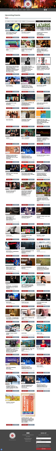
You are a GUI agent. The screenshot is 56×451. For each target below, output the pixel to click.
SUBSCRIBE (44, 448)
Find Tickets (25, 91)
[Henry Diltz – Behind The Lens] (28, 312)
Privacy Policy (44, 447)
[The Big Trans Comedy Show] (12, 328)
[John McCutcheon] (43, 312)
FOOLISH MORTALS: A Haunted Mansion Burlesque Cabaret (42, 174)
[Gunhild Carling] (12, 397)
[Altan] (43, 245)
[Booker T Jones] (43, 230)
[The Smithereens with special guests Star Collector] (28, 379)
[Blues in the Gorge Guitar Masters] (12, 185)
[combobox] (37, 442)
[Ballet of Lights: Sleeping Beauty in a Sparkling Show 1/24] (28, 360)
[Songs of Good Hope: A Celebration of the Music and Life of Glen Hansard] (12, 150)
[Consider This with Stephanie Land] (28, 114)
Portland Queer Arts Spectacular (42, 104)
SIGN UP (28, 9)
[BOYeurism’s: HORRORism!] (12, 245)
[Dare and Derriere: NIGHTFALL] (12, 361)
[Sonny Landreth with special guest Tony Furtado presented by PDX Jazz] (43, 43)
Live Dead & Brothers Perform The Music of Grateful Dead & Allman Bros (43, 199)
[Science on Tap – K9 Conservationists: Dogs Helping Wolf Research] (43, 262)
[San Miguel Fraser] (43, 80)
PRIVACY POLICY (28, 441)
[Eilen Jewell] (12, 80)
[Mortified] (28, 327)
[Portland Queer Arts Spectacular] (43, 97)
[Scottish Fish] (12, 114)
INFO (20, 9)
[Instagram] (46, 9)
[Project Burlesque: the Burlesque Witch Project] (28, 245)
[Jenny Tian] (43, 328)
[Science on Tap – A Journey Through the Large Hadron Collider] (12, 379)
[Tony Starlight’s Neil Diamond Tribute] (28, 211)
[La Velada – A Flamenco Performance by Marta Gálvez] (12, 279)
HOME (11, 9)
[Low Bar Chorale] (28, 27)
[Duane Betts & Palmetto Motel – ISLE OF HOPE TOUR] (28, 43)
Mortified (24, 333)
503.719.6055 (28, 436)
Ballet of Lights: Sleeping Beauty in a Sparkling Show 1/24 (26, 367)
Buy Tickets (9, 37)
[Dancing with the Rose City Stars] (12, 168)
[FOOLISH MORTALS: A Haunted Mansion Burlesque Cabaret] (43, 168)
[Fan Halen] (12, 297)
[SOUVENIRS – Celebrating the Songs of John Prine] (12, 312)
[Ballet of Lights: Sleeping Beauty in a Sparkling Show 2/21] (43, 378)
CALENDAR (16, 9)
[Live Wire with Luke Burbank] (12, 98)
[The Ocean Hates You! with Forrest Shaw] (12, 27)
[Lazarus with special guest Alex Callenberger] (43, 27)
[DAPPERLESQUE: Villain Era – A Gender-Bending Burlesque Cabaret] (28, 279)
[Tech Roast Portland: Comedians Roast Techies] (28, 168)
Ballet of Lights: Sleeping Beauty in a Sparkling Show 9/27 (26, 156)
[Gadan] (12, 132)
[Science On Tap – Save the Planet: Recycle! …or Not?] (28, 343)
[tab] (28, 89)
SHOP (24, 9)
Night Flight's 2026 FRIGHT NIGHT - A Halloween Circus (11, 268)
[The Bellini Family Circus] (43, 150)
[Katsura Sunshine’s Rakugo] (28, 262)
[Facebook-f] (44, 9)
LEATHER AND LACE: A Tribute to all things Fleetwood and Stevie (27, 86)
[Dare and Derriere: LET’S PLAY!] (12, 43)
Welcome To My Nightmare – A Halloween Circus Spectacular (11, 218)
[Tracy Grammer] (28, 132)
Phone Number (38, 440)
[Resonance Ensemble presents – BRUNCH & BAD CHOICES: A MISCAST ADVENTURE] (43, 132)
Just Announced (31, 21)
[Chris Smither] (28, 297)
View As (6, 17)
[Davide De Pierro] (43, 279)
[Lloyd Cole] (12, 230)
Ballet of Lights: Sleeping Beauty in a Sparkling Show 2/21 (42, 385)
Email (37, 436)
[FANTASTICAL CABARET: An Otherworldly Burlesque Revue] (28, 97)
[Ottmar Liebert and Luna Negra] (43, 211)
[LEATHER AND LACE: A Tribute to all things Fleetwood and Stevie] (28, 80)
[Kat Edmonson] (43, 343)
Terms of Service (40, 447)
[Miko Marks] (43, 361)
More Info (15, 37)
